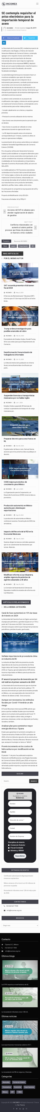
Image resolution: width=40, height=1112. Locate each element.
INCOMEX (10, 28)
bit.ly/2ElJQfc (23, 195)
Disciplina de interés (16, 842)
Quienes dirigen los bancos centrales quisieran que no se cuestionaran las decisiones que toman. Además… (19, 544)
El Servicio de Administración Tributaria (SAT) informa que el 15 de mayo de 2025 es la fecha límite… (19, 298)
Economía (17, 1087)
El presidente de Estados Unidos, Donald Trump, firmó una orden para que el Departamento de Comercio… (20, 341)
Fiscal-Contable (16, 848)
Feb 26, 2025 (20, 336)
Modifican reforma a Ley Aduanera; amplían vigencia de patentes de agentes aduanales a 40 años (18, 577)
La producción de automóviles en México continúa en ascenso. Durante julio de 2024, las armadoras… (19, 521)
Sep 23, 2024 (20, 538)
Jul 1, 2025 (19, 402)
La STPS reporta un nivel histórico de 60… (15, 984)
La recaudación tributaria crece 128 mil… (15, 1012)
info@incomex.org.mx (14, 910)
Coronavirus (7, 1087)
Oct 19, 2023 (20, 359)
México (5, 1092)
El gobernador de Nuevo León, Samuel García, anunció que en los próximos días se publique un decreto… (20, 451)
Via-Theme (21, 1105)
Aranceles (6, 1082)
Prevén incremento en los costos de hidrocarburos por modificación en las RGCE (18, 749)
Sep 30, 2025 (20, 584)
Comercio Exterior (17, 845)
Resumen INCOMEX (20, 241)
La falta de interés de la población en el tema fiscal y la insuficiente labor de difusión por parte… (19, 365)
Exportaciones (29, 1087)
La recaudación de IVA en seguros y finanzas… (17, 1072)
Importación (24, 246)
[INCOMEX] (9, 4)
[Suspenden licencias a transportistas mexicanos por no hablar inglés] (20, 383)
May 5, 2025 (19, 292)
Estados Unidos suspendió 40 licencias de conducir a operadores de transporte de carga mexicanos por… (19, 408)
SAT (12, 1092)
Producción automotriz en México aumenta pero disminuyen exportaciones (18, 508)
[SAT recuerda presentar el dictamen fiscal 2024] (20, 273)
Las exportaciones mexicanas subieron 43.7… (17, 1045)
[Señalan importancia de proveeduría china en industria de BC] (20, 642)
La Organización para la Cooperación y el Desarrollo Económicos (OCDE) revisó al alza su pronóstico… (19, 495)
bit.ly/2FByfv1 (21, 199)
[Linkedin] (4, 43)
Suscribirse (20, 856)
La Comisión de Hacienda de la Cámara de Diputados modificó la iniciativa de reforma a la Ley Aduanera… (19, 590)
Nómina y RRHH (17, 850)
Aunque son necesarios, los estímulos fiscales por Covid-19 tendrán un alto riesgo (18, 703)
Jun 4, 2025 (19, 489)
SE (33, 246)
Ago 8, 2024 (19, 515)
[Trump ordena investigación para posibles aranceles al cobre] (20, 316)
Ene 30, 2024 (20, 446)
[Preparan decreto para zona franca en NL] (20, 426)
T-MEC (19, 1092)
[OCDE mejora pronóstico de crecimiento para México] (20, 469)
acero (13, 246)
